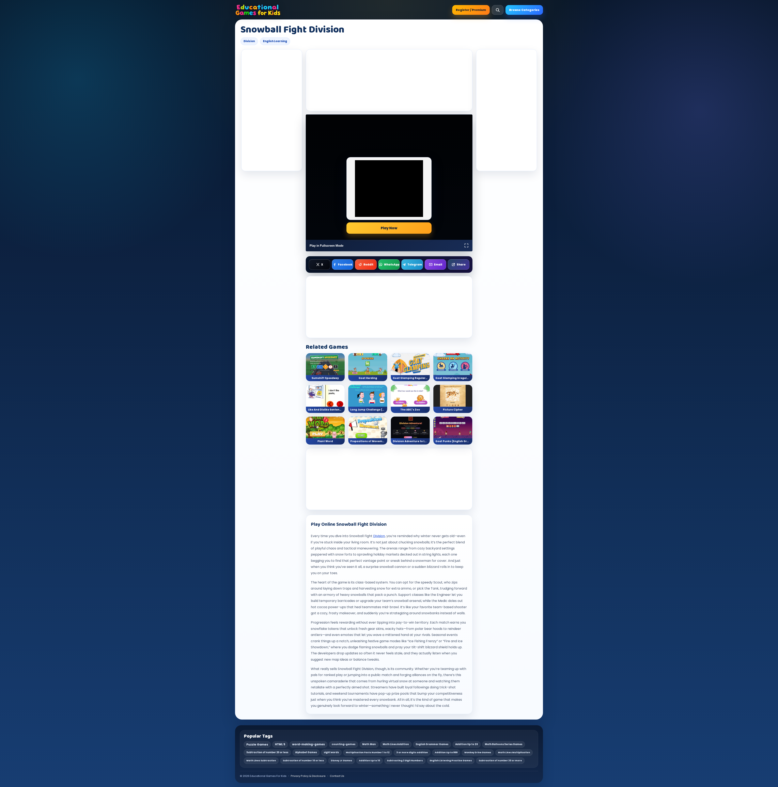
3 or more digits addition (412, 752)
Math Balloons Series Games (503, 744)
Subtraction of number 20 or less (267, 752)
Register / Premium (471, 10)
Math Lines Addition (396, 744)
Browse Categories (524, 10)
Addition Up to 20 (466, 744)
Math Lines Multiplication (514, 752)
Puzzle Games (257, 744)
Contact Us (337, 776)
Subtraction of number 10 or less (303, 760)
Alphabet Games (306, 752)
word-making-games (308, 744)
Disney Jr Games (341, 760)
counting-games (343, 744)
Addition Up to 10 (369, 760)
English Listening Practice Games (451, 760)
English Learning (275, 41)
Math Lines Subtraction (261, 760)
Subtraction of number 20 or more (500, 760)
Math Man (369, 744)
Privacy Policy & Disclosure (308, 776)
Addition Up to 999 (446, 752)
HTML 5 (280, 744)
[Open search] (497, 10)
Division (249, 41)
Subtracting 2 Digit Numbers (405, 760)
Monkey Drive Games (477, 752)
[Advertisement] (271, 110)
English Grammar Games (432, 744)
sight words (331, 752)
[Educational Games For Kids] (258, 10)
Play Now (389, 228)
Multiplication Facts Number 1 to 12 (367, 752)
